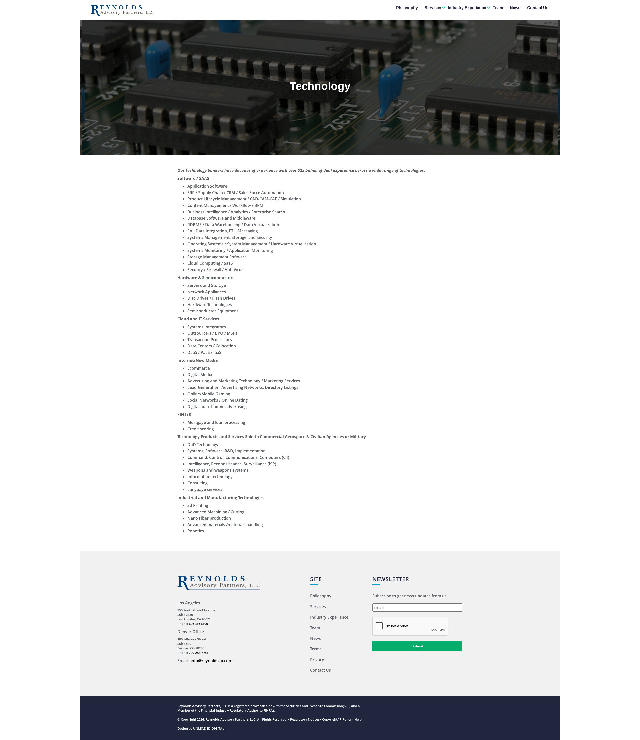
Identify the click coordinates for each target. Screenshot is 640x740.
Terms (316, 649)
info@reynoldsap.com (211, 660)
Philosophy (407, 8)
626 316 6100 (198, 623)
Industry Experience (467, 8)
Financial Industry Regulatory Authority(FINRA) (237, 710)
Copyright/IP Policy (337, 719)
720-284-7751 (198, 652)
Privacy (317, 659)
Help (358, 719)
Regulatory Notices (305, 719)
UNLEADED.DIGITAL (208, 728)
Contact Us (537, 8)
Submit (418, 646)
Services (433, 8)
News (515, 8)
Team (498, 8)
